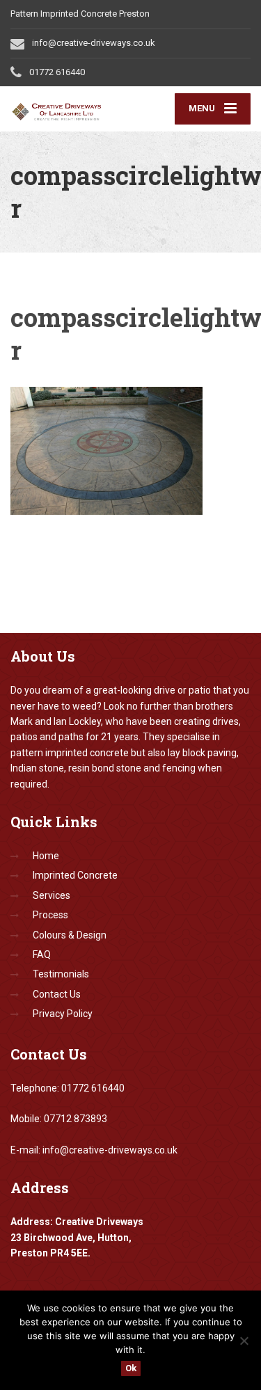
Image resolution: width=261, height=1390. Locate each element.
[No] (244, 1341)
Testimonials (61, 974)
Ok (130, 1368)
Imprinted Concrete (75, 875)
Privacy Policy (63, 1013)
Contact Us (57, 994)
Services (51, 895)
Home (46, 855)
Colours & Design (69, 935)
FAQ (42, 954)
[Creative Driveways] (70, 108)
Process (50, 914)
